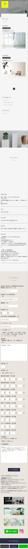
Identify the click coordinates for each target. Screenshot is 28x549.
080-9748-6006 (4, 212)
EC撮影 (24, 332)
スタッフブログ (8, 105)
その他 (14, 336)
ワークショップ (8, 336)
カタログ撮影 (17, 332)
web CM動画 (10, 332)
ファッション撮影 (5, 334)
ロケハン (12, 373)
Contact (14, 546)
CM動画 (4, 332)
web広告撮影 (14, 334)
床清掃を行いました (7, 60)
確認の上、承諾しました (8, 441)
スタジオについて (9, 102)
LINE (23, 546)
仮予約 (7, 373)
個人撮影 (20, 334)
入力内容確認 (14, 469)
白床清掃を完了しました (8, 31)
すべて (5, 100)
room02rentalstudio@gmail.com (9, 220)
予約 (3, 373)
